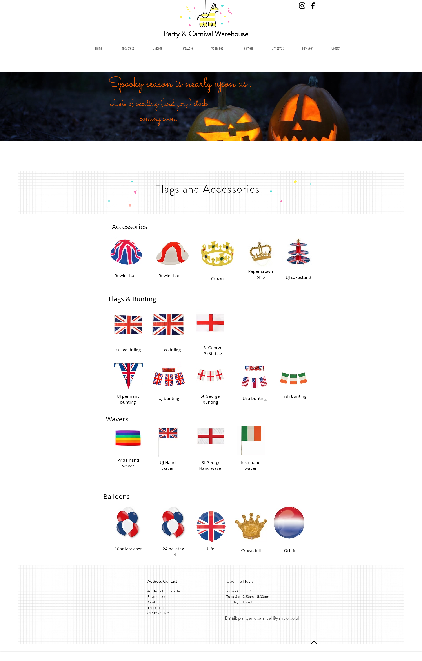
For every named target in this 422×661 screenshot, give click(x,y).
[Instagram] (302, 5)
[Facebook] (313, 5)
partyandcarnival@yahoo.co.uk (269, 618)
